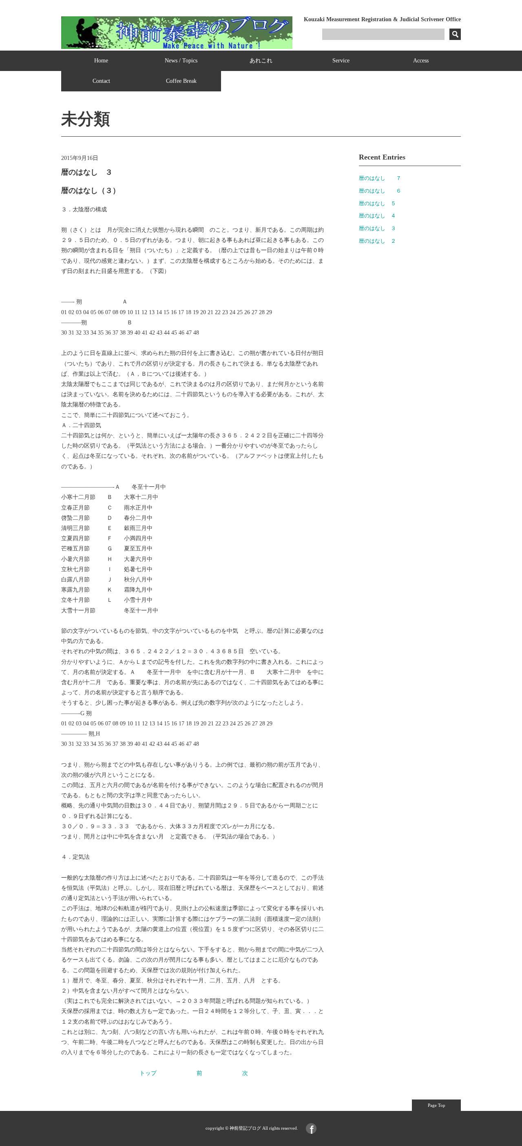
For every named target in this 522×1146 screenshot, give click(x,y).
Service (340, 61)
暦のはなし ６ (380, 191)
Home (101, 61)
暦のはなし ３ (377, 228)
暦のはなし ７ (380, 178)
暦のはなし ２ (377, 241)
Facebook (311, 1128)
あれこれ (261, 61)
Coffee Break (181, 81)
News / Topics (181, 61)
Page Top (436, 1105)
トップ (148, 1073)
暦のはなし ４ (377, 216)
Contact (101, 81)
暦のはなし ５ (377, 203)
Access (421, 61)
